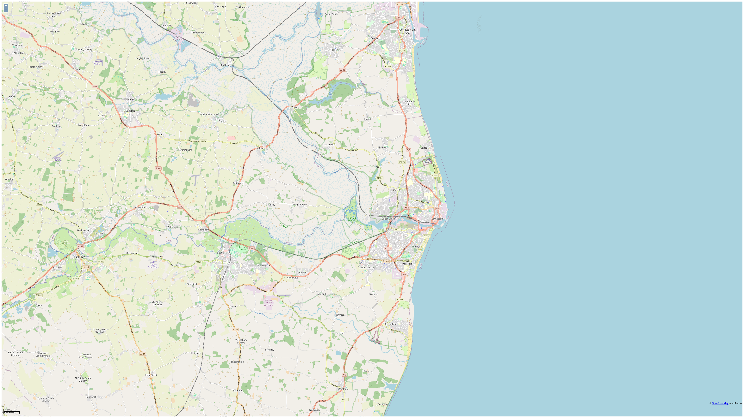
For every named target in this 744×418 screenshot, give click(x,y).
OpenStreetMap (720, 403)
